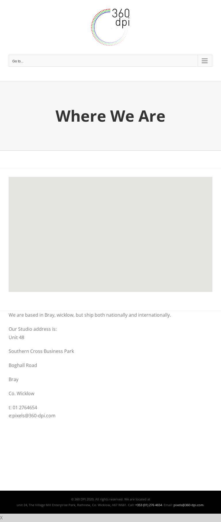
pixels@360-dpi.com (188, 505)
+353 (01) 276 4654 (148, 505)
